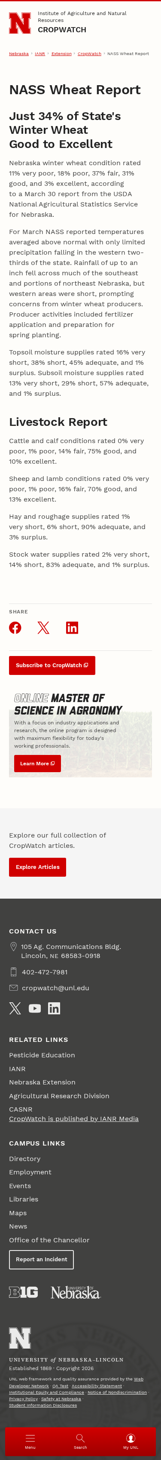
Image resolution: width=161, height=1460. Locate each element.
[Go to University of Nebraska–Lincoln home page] (20, 23)
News (18, 1226)
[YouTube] (35, 1008)
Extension (62, 53)
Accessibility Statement (97, 1385)
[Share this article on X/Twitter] (43, 628)
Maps (18, 1213)
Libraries (23, 1199)
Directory (24, 1159)
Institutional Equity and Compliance (46, 1392)
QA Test (60, 1385)
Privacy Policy (23, 1398)
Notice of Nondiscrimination (117, 1392)
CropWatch (62, 29)
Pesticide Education (42, 1055)
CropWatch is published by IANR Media (74, 1119)
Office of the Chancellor (49, 1240)
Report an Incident (41, 1259)
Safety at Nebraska (61, 1398)
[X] (15, 1008)
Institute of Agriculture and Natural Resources (82, 16)
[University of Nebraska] (76, 1292)
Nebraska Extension (42, 1082)
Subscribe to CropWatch (49, 665)
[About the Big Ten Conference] (23, 1292)
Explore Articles (38, 867)
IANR (40, 53)
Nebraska (19, 53)
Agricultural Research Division (59, 1096)
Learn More (34, 764)
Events (20, 1186)
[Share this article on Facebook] (15, 628)
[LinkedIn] (54, 1008)
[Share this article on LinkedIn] (72, 628)
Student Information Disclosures (43, 1405)
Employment (30, 1172)
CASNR (21, 1109)
